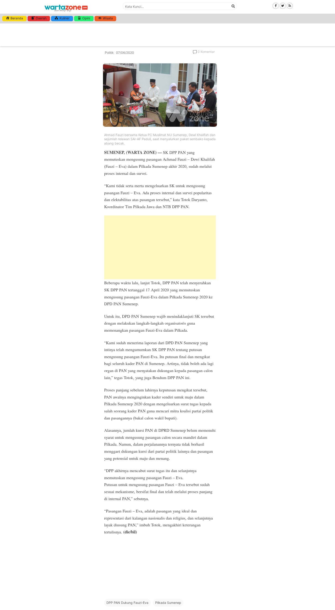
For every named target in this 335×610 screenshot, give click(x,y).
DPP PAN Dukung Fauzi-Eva (127, 603)
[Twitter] (283, 6)
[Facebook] (276, 6)
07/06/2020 (125, 52)
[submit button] (233, 6)
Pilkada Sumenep (168, 603)
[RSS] (290, 6)
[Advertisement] (160, 247)
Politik (109, 52)
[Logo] (66, 12)
